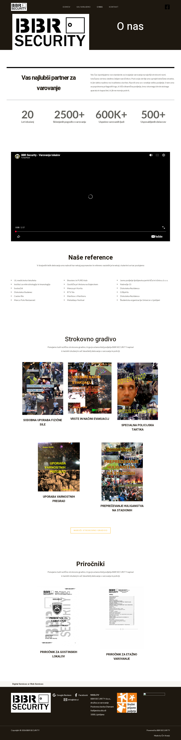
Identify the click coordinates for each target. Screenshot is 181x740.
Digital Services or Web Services (27, 684)
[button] (90, 530)
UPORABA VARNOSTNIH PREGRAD (59, 499)
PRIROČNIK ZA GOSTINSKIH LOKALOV (58, 654)
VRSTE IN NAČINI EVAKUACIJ (89, 419)
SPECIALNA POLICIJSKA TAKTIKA (137, 427)
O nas (100, 7)
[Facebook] (167, 7)
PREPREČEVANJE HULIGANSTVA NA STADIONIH (122, 508)
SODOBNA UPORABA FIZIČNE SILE (42, 422)
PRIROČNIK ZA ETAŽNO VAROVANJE (121, 656)
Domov (66, 7)
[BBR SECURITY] (19, 6)
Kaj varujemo (83, 7)
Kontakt (113, 7)
